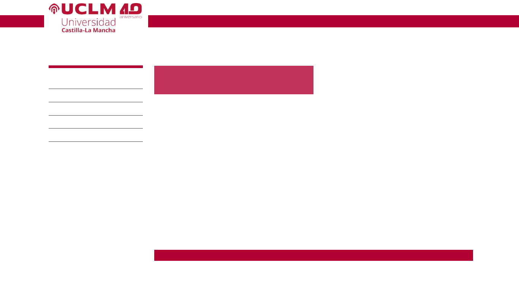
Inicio (159, 42)
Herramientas (457, 9)
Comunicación (77, 135)
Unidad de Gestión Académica (87, 175)
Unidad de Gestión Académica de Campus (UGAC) (220, 285)
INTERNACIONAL (392, 21)
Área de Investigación (75, 276)
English (423, 9)
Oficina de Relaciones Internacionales (95, 248)
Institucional (72, 82)
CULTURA (171, 32)
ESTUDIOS (205, 21)
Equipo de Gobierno (88, 108)
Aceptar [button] (285, 274)
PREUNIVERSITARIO (189, 9)
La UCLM (69, 58)
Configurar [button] (364, 274)
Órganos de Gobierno (91, 122)
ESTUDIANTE (259, 9)
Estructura (65, 166)
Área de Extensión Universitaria (88, 257)
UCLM (165, 21)
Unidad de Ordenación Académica (202, 277)
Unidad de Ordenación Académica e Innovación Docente (93, 187)
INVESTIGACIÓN (264, 21)
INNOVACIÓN (327, 21)
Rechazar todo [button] (323, 274)
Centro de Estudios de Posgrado (89, 223)
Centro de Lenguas (74, 214)
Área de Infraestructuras (79, 266)
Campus (65, 95)
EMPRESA (311, 9)
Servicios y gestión (85, 148)
